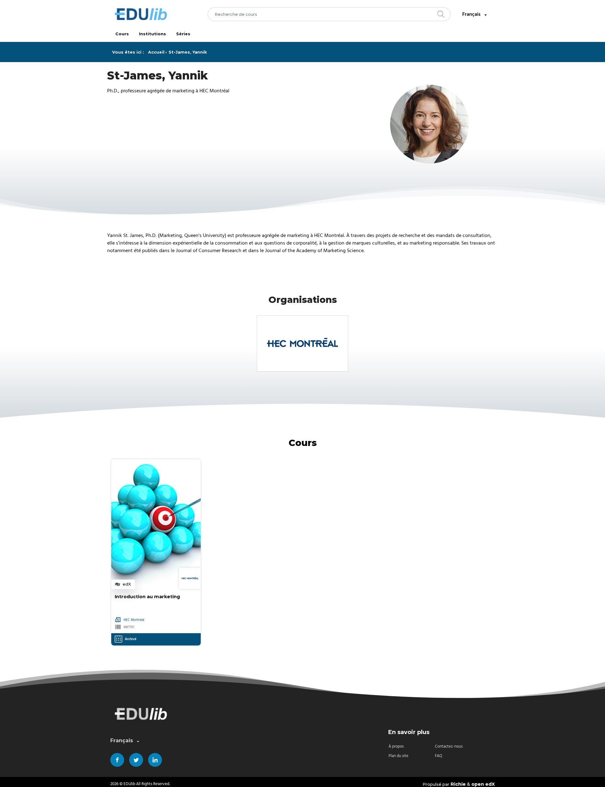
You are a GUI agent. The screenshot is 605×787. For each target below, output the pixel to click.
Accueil (156, 52)
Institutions (152, 34)
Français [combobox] (471, 14)
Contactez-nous (449, 746)
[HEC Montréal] (302, 343)
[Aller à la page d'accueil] (140, 14)
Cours (122, 34)
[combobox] (329, 14)
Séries (183, 34)
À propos (396, 746)
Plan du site (398, 756)
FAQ (438, 756)
